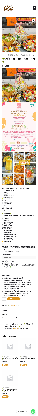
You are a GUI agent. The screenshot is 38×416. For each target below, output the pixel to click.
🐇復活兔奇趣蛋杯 (7, 203)
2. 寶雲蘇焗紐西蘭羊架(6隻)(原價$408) (17, 280)
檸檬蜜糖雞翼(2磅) (8, 208)
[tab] (19, 310)
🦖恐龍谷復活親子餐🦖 (12, 55)
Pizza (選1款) (6, 218)
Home (3, 55)
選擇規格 (5, 365)
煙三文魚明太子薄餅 (8, 223)
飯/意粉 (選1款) (7, 228)
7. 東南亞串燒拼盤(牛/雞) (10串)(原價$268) (17, 291)
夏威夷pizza (7, 193)
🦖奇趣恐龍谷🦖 (7, 213)
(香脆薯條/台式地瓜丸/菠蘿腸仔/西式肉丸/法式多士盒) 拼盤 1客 (19, 215)
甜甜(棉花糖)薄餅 (8, 225)
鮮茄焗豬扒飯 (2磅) (8, 230)
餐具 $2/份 (8, 261)
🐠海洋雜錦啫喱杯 (7, 242)
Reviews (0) (5, 310)
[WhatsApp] (33, 411)
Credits (27, 409)
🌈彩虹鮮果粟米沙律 (8, 198)
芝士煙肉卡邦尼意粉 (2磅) (10, 237)
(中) (5, 200)
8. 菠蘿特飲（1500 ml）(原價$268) (16, 293)
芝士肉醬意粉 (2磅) (8, 239)
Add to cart (13, 299)
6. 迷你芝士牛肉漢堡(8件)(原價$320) (16, 289)
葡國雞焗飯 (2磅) (8, 232)
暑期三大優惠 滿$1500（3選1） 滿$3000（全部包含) (16, 188)
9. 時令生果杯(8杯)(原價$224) (14, 295)
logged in (15, 329)
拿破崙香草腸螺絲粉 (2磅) (10, 234)
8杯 (4, 205)
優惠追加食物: (6, 276)
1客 (4, 210)
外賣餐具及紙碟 (7, 254)
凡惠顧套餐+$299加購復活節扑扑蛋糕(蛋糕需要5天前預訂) (18, 247)
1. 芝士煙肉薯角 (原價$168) (13, 278)
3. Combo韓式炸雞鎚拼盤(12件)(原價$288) (18, 282)
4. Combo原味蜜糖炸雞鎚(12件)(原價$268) (18, 284)
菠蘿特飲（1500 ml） (9, 195)
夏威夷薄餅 (6, 221)
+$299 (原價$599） (12, 251)
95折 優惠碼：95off (9, 190)
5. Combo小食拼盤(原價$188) (14, 286)
